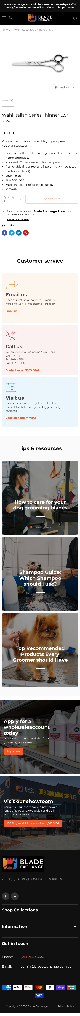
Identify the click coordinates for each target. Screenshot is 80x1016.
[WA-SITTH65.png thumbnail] (8, 100)
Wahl (9, 121)
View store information (18, 219)
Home (6, 29)
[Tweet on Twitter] (12, 233)
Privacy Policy (65, 1006)
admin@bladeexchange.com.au (45, 966)
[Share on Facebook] (4, 233)
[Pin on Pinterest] (26, 233)
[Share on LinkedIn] (19, 233)
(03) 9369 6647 (32, 957)
